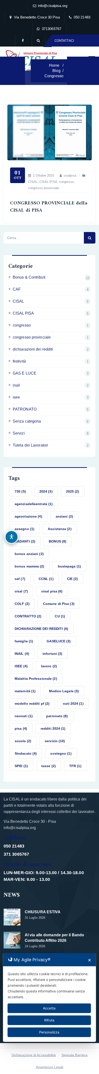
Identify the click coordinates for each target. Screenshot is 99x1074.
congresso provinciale (43, 188)
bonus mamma (29, 566)
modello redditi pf (32, 703)
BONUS (57, 541)
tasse (48, 766)
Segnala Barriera (75, 1055)
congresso (66, 182)
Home (54, 65)
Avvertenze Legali (49, 1067)
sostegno (60, 753)
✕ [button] (89, 960)
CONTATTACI (64, 40)
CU (60, 616)
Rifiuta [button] (49, 1020)
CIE (72, 579)
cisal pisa (51, 591)
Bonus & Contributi (29, 277)
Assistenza (59, 529)
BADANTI (25, 541)
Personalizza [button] (49, 1032)
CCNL (46, 579)
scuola (23, 741)
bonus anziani (29, 554)
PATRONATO (25, 409)
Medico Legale (64, 691)
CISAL (32, 182)
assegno (24, 529)
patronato (57, 716)
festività (19, 361)
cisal (21, 591)
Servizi (19, 433)
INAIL (22, 654)
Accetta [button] (49, 1008)
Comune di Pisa (58, 604)
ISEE (21, 666)
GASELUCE (59, 641)
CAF (17, 289)
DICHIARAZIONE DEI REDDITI (41, 629)
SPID (21, 766)
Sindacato (26, 753)
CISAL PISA (48, 182)
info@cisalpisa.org (52, 6)
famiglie (24, 641)
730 (20, 491)
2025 (72, 491)
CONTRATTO (28, 616)
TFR (75, 766)
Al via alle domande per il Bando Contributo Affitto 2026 (54, 938)
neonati (24, 716)
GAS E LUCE (24, 373)
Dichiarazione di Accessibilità (34, 1055)
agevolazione (28, 516)
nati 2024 (73, 703)
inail (16, 385)
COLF (22, 604)
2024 (46, 491)
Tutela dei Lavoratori (30, 445)
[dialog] (49, 997)
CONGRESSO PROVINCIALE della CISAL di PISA (48, 207)
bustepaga (69, 566)
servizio (55, 741)
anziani (64, 516)
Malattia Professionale (36, 678)
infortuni (52, 654)
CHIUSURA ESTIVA (43, 912)
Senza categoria (27, 421)
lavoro (49, 666)
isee (16, 397)
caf (20, 579)
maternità (25, 691)
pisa (21, 728)
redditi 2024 (53, 728)
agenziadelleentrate (34, 504)
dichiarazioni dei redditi (33, 349)
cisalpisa (70, 175)
